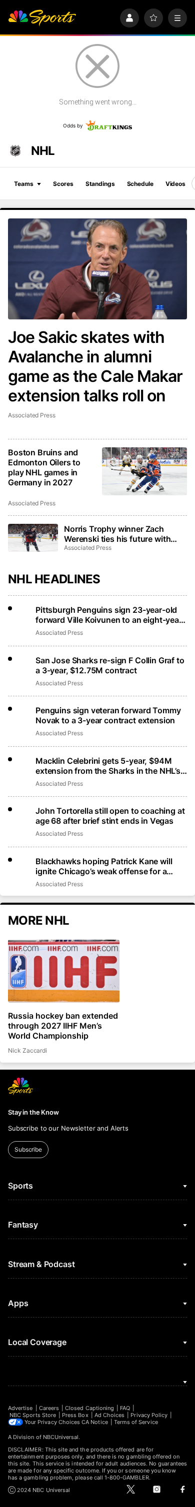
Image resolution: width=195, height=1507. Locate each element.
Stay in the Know (33, 1112)
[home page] (42, 17)
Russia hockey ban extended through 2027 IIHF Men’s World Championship (63, 1026)
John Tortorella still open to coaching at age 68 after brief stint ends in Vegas (110, 816)
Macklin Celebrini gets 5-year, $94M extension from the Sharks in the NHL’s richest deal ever (108, 766)
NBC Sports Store (33, 1415)
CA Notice (95, 1422)
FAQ (125, 1408)
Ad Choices (109, 1415)
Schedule (140, 183)
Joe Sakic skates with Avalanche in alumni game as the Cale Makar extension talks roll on (95, 366)
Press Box (75, 1415)
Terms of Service (136, 1422)
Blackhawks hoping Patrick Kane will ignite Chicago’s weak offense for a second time (104, 866)
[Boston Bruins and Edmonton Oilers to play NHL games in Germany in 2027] (144, 471)
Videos (176, 183)
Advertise (20, 1408)
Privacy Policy (149, 1415)
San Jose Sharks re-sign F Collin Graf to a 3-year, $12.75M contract (110, 665)
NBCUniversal (61, 1437)
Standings (100, 183)
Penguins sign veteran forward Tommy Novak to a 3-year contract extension (108, 715)
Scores (63, 183)
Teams (23, 183)
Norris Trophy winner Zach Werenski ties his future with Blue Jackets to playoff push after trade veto (118, 534)
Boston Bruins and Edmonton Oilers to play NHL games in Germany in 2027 (44, 467)
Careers (49, 1408)
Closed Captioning (89, 1408)
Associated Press (32, 415)
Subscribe (28, 1149)
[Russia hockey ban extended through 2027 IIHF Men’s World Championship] (64, 971)
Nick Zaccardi (27, 1050)
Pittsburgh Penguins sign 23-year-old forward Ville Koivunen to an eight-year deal (109, 615)
